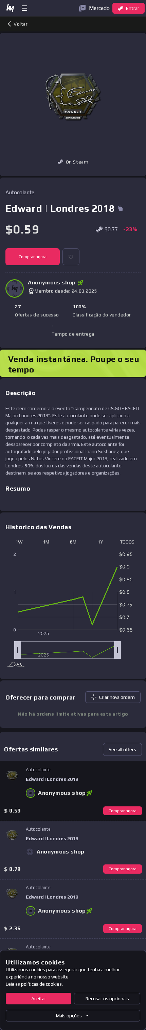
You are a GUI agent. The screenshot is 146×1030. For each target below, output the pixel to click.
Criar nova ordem (117, 697)
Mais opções (69, 1015)
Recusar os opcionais (107, 998)
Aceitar (38, 998)
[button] (70, 256)
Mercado (99, 8)
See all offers (122, 749)
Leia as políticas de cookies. (34, 984)
